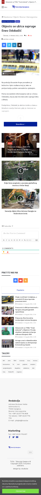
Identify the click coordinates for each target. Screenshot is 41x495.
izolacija (21, 360)
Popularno (20, 290)
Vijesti (16, 17)
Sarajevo (10, 141)
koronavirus (6, 364)
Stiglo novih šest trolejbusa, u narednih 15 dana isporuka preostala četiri (26, 299)
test (33, 368)
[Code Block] (22, 240)
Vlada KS (11, 372)
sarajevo (32, 364)
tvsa (4, 372)
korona (35, 360)
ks (13, 364)
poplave (25, 364)
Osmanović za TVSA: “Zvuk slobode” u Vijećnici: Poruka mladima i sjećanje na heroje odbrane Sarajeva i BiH (19, 151)
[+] (30, 240)
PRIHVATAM (20, 491)
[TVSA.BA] (20, 7)
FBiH (15, 360)
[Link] (24, 240)
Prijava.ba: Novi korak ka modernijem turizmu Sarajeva (26, 319)
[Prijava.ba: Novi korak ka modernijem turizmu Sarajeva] (8, 321)
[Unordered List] (17, 240)
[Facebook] (4, 45)
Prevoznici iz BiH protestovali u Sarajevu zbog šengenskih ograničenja (26, 309)
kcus (28, 360)
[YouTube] (20, 280)
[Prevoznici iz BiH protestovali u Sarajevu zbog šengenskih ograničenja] (8, 310)
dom (9, 360)
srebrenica (26, 368)
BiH (4, 360)
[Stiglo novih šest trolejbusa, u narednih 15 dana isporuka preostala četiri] (8, 300)
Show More (20, 124)
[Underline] (9, 240)
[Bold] (3, 240)
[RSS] (25, 280)
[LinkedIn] (14, 45)
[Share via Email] (19, 45)
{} (27, 240)
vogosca (19, 372)
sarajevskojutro (7, 368)
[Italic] (6, 240)
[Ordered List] (14, 240)
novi (18, 364)
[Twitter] (9, 45)
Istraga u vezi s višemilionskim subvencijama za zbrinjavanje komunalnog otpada (26, 342)
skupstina (17, 368)
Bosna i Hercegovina (28, 17)
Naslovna (7, 17)
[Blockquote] (19, 240)
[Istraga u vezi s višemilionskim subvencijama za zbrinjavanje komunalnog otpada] (8, 343)
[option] (20, 145)
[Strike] (11, 240)
